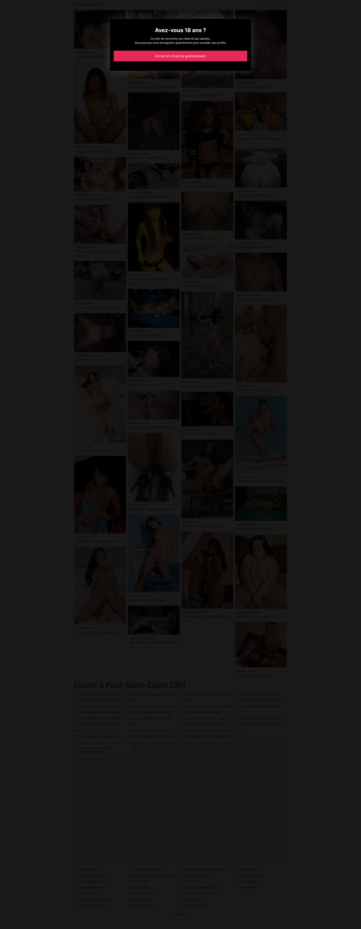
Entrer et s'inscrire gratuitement (180, 56)
